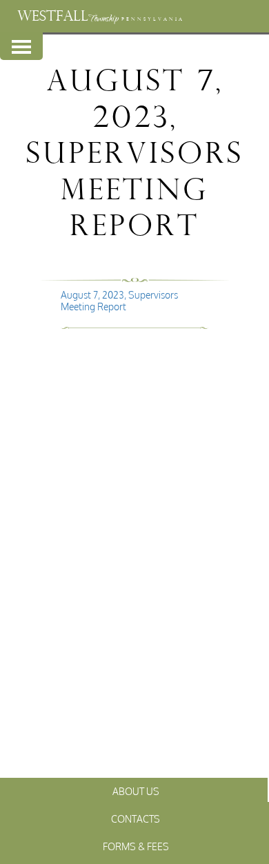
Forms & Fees (136, 846)
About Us (135, 791)
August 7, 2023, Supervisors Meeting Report (119, 301)
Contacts (135, 819)
